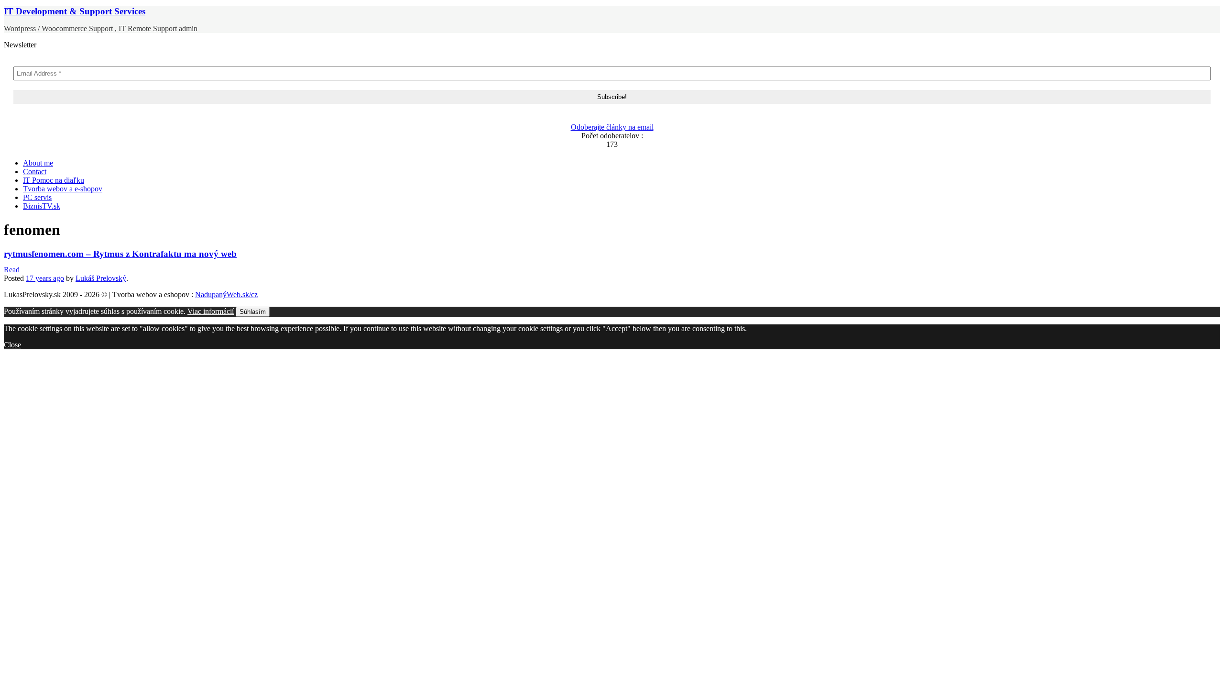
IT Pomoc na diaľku (53, 180)
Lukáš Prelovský (101, 278)
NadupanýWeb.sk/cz (226, 294)
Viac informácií (210, 311)
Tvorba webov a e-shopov (62, 189)
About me (38, 163)
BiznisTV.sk (41, 206)
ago (45, 278)
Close (12, 345)
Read (12, 270)
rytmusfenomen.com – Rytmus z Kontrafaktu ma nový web (120, 254)
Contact (34, 171)
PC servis (37, 197)
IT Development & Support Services (74, 11)
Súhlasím (253, 311)
